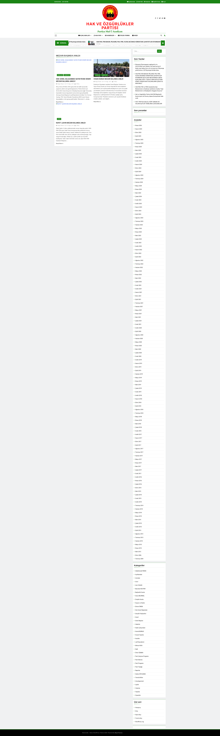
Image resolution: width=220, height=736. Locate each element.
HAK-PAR (140, 1)
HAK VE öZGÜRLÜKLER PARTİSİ (110, 26)
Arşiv (164, 1)
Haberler (147, 1)
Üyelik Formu (156, 1)
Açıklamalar (131, 1)
